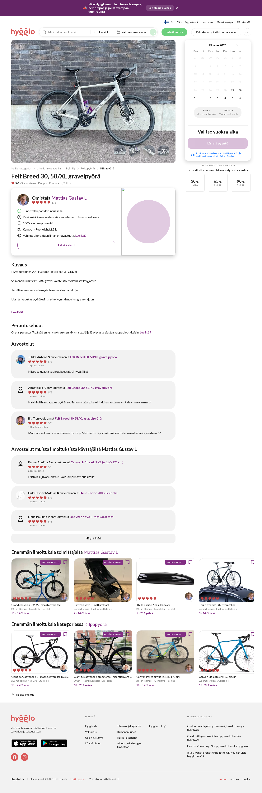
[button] (177, 8)
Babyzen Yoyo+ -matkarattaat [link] (92, 516)
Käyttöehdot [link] (93, 743)
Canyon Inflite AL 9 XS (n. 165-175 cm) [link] (97, 462)
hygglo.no (243, 746)
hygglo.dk (193, 729)
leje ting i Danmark (214, 726)
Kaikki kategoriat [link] (127, 737)
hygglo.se (193, 739)
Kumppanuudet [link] (126, 731)
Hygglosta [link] (91, 726)
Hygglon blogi (157, 726)
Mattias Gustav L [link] (69, 198)
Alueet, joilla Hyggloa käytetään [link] (130, 745)
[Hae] (153, 32)
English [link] (247, 779)
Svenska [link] (235, 779)
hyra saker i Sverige (210, 736)
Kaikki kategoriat (21, 168)
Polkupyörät (88, 168)
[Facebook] (14, 757)
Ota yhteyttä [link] (244, 22)
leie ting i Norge (209, 746)
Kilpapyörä (107, 168)
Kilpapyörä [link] (95, 624)
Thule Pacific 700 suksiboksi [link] (98, 493)
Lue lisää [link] (80, 235)
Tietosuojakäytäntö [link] (129, 726)
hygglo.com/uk (195, 756)
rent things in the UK (217, 752)
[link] (23, 32)
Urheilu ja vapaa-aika (49, 168)
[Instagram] (24, 757)
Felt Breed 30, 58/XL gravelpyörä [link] (93, 357)
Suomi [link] (223, 779)
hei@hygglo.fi (78, 779)
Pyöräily (70, 168)
